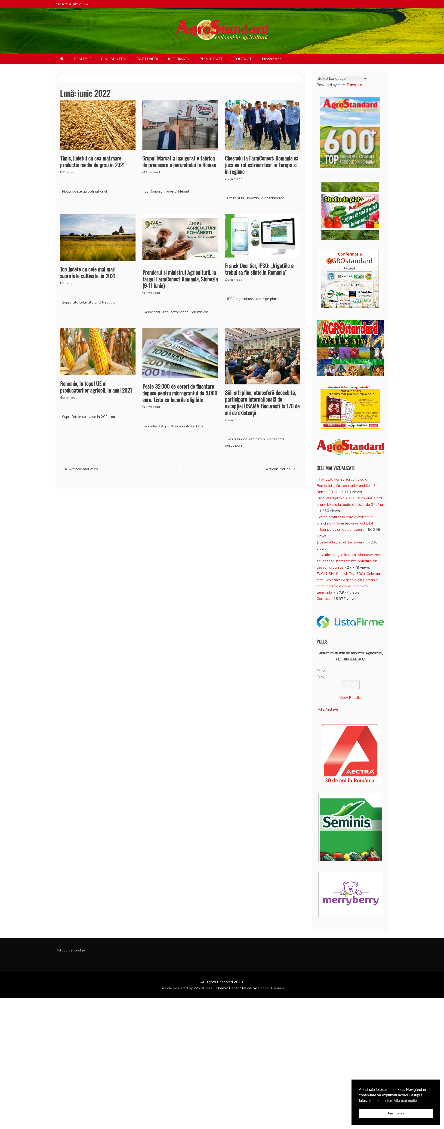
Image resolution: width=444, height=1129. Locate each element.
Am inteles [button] (396, 1113)
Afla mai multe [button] (405, 1101)
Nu (323, 677)
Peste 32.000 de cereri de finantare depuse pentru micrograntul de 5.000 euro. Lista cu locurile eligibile (179, 393)
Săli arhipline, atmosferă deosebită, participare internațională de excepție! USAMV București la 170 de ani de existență (262, 402)
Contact (323, 598)
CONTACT (243, 58)
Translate (354, 84)
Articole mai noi (278, 468)
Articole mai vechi (84, 468)
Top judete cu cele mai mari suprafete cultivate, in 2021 (88, 272)
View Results (350, 697)
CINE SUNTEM (113, 58)
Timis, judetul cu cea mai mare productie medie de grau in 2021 (92, 161)
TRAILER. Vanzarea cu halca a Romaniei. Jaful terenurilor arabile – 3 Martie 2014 (346, 485)
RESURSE (82, 58)
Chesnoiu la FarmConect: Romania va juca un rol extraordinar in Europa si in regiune (261, 164)
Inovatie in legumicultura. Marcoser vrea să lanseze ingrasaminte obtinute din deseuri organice (349, 560)
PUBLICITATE (211, 58)
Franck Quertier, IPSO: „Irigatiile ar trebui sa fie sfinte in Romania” (260, 268)
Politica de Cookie (70, 950)
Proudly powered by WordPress (186, 988)
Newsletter (271, 58)
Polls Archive (327, 709)
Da (323, 671)
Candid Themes (271, 988)
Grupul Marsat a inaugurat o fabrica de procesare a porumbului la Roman (179, 161)
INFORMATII (178, 58)
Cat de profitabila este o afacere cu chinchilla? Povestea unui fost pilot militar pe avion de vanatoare (346, 523)
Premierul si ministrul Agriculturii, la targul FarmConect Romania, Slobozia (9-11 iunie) (180, 279)
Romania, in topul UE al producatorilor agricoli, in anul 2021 (96, 386)
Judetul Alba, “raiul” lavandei (339, 542)
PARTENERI (147, 58)
